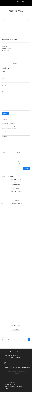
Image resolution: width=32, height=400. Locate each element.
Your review (5, 136)
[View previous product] (3, 20)
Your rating (5, 131)
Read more (16, 188)
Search (3, 337)
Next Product (25, 20)
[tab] (16, 60)
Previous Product (7, 20)
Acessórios (9, 48)
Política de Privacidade (24, 367)
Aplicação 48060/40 (16, 325)
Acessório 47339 (16, 196)
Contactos (14, 367)
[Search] (29, 339)
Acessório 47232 (16, 184)
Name (4, 152)
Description (16, 60)
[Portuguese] (25, 2)
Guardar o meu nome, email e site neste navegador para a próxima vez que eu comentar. (15, 163)
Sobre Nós (8, 367)
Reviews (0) (16, 63)
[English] (19, 2)
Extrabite (17, 373)
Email (19, 152)
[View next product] (29, 20)
